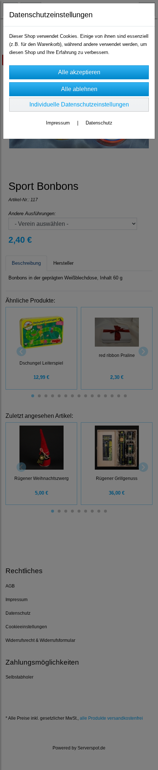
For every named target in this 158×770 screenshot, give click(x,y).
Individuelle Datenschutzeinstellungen (79, 104)
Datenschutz (99, 123)
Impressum (58, 123)
